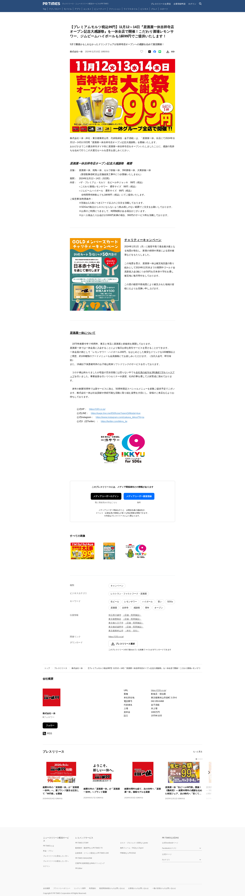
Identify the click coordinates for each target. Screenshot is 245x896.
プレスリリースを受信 (161, 3)
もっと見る (197, 752)
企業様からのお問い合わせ (138, 888)
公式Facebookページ (170, 843)
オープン (158, 607)
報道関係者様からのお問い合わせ (112, 888)
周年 (147, 607)
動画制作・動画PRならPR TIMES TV (89, 848)
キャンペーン (117, 585)
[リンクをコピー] (173, 51)
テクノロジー (55, 9)
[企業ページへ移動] (51, 698)
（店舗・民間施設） (131, 615)
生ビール (115, 601)
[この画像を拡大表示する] (82, 551)
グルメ (154, 9)
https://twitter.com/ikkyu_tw (114, 421)
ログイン (192, 3)
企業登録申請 (179, 3)
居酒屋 (114, 607)
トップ (47, 668)
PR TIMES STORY (81, 843)
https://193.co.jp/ (97, 409)
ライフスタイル (131, 9)
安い (160, 601)
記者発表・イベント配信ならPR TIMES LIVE (92, 853)
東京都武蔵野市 (115, 627)
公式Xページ (167, 854)
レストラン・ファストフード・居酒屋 (129, 593)
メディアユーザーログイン (106, 496)
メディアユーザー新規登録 (139, 496)
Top (44, 9)
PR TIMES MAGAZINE (83, 858)
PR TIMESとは (48, 846)
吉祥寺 (125, 607)
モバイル (68, 9)
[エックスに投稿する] (149, 51)
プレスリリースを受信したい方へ (56, 856)
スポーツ (164, 9)
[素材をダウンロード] (167, 51)
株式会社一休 (77, 668)
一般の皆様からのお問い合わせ (164, 888)
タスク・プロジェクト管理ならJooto (134, 843)
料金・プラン (48, 851)
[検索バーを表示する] (200, 4)
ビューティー (100, 9)
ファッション (115, 9)
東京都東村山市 (115, 630)
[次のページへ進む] (210, 773)
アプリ (78, 9)
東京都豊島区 (114, 619)
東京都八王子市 (115, 623)
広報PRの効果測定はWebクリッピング (90, 863)
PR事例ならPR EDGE (128, 853)
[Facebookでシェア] (154, 51)
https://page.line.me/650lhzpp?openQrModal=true (116, 413)
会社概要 (46, 888)
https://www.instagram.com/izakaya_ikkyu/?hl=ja (120, 417)
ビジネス (144, 9)
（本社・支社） (131, 630)
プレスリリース (60, 668)
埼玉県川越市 (114, 615)
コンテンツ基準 (80, 888)
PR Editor (78, 868)
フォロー (50, 725)
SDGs (170, 601)
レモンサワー (130, 601)
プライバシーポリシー (61, 888)
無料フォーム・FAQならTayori (131, 848)
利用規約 (92, 888)
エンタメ (87, 9)
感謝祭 (137, 607)
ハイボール (147, 601)
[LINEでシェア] (160, 51)
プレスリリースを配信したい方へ (56, 861)
